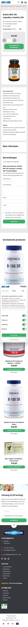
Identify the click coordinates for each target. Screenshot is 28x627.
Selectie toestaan (14, 339)
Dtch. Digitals (17, 620)
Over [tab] (23, 290)
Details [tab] (14, 290)
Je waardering (7, 179)
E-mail (5, 205)
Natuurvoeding (7, 597)
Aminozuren (6, 593)
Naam (5, 197)
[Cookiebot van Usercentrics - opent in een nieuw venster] (20, 287)
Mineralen (5, 595)
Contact (5, 578)
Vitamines (11, 6)
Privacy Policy (6, 573)
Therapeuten (6, 569)
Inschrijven (14, 520)
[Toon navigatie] (25, 2)
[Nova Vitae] (6, 2)
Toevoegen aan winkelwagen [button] (13, 369)
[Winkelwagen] (22, 2)
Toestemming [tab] (5, 290)
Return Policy (6, 576)
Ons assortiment (7, 566)
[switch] (24, 320)
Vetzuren (5, 600)
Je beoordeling (7, 184)
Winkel (5, 6)
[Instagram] (8, 559)
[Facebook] (2, 559)
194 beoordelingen (17, 583)
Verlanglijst (7, 26)
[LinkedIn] (5, 559)
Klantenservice (7, 571)
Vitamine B (18, 6)
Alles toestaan (14, 335)
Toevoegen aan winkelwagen (14, 46)
